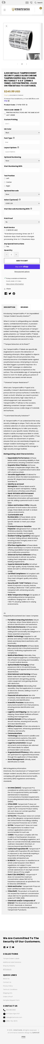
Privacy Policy (8, 986)
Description (9, 307)
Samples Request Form (11, 1000)
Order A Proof (8, 997)
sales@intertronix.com (14, 1017)
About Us (6, 979)
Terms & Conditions (10, 989)
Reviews (24, 307)
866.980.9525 (11, 1010)
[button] (38, 2)
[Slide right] (26, 64)
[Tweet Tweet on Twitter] (10, 294)
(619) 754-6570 (11, 1021)
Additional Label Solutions (12, 962)
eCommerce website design (19, 1033)
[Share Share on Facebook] (6, 294)
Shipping (6, 95)
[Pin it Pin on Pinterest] (14, 294)
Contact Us (7, 982)
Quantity (8, 250)
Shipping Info (7, 993)
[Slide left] (17, 64)
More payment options (22, 271)
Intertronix (17, 1030)
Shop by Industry (9, 966)
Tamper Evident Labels (11, 959)
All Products (7, 969)
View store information (15, 284)
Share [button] (8, 289)
